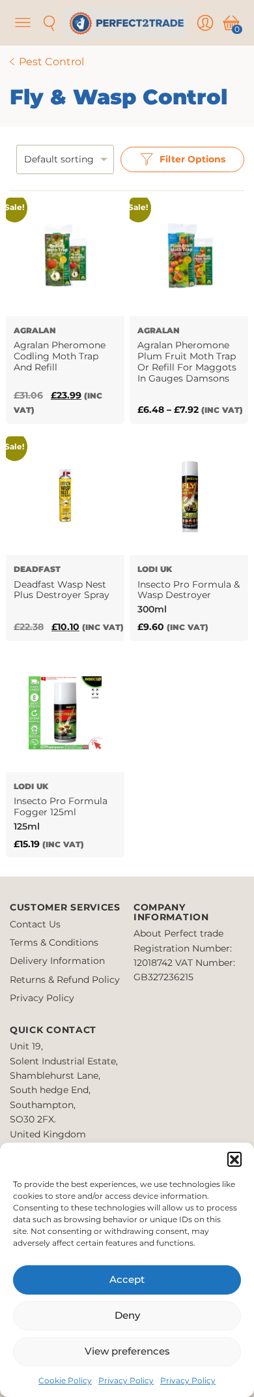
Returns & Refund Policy (65, 979)
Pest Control (51, 61)
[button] (234, 1158)
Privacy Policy (126, 1380)
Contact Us (35, 924)
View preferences (127, 1351)
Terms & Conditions (54, 942)
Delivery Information (57, 961)
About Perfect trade (178, 933)
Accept (127, 1279)
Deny (127, 1315)
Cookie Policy (65, 1380)
